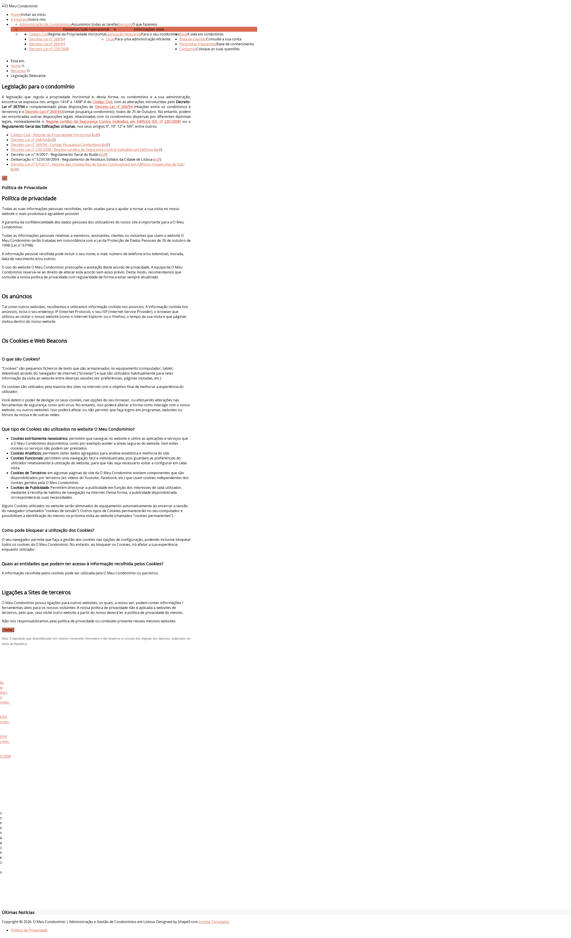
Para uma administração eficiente (142, 39)
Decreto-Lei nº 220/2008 (49, 48)
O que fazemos (144, 24)
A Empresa (20, 19)
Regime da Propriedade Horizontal (77, 34)
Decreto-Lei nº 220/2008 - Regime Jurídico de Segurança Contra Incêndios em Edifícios (82, 149)
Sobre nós (37, 19)
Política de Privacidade (29, 930)
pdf (96, 134)
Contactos (187, 48)
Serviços (125, 24)
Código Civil (38, 34)
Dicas (110, 39)
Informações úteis (149, 29)
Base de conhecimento (235, 44)
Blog (183, 34)
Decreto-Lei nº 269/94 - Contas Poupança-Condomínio (56, 144)
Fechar (8, 630)
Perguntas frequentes (197, 44)
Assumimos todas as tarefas (94, 24)
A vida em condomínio (205, 34)
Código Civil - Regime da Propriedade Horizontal (51, 134)
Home (16, 14)
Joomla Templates (214, 921)
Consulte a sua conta (223, 39)
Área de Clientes (192, 39)
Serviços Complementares (41, 29)
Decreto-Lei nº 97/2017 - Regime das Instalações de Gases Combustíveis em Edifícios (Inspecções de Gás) (97, 164)
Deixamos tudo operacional (86, 29)
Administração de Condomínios (45, 24)
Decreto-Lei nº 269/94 (47, 44)
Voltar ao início (33, 14)
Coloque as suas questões (218, 48)
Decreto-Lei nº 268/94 (47, 39)
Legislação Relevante (123, 34)
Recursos (126, 29)
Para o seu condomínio (160, 34)
